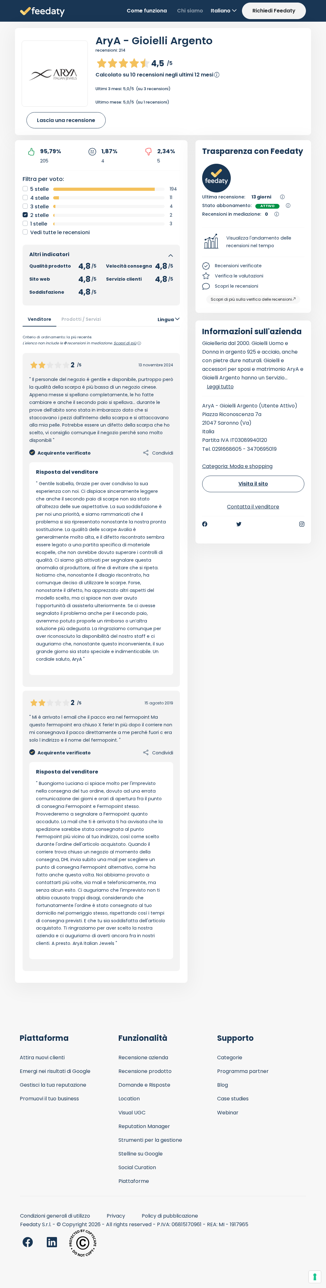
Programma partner (243, 1071)
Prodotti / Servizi (81, 319)
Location (129, 1098)
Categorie (229, 1057)
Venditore (39, 319)
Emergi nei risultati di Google (55, 1071)
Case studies (233, 1098)
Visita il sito (253, 483)
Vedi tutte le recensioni (60, 232)
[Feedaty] (42, 12)
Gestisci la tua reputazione (53, 1085)
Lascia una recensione (66, 120)
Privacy (116, 1216)
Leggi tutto (220, 386)
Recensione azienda (143, 1057)
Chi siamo (190, 10)
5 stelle (39, 189)
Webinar (227, 1112)
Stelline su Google (140, 1153)
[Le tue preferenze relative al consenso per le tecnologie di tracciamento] (315, 1277)
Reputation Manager (144, 1126)
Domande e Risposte (144, 1085)
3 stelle (39, 206)
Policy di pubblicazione (170, 1216)
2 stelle (39, 215)
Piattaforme (133, 1181)
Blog (222, 1085)
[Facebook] (204, 524)
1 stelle (38, 223)
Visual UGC (131, 1112)
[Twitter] (238, 524)
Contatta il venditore (253, 506)
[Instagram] (301, 524)
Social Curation (137, 1167)
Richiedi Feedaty (273, 10)
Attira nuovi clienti (42, 1057)
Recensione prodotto (145, 1071)
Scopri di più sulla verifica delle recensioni (251, 299)
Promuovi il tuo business (49, 1098)
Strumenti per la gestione (150, 1140)
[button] (253, 242)
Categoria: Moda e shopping (237, 466)
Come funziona (147, 10)
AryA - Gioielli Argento (154, 40)
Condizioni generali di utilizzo (55, 1216)
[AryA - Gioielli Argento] (54, 73)
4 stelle (39, 198)
